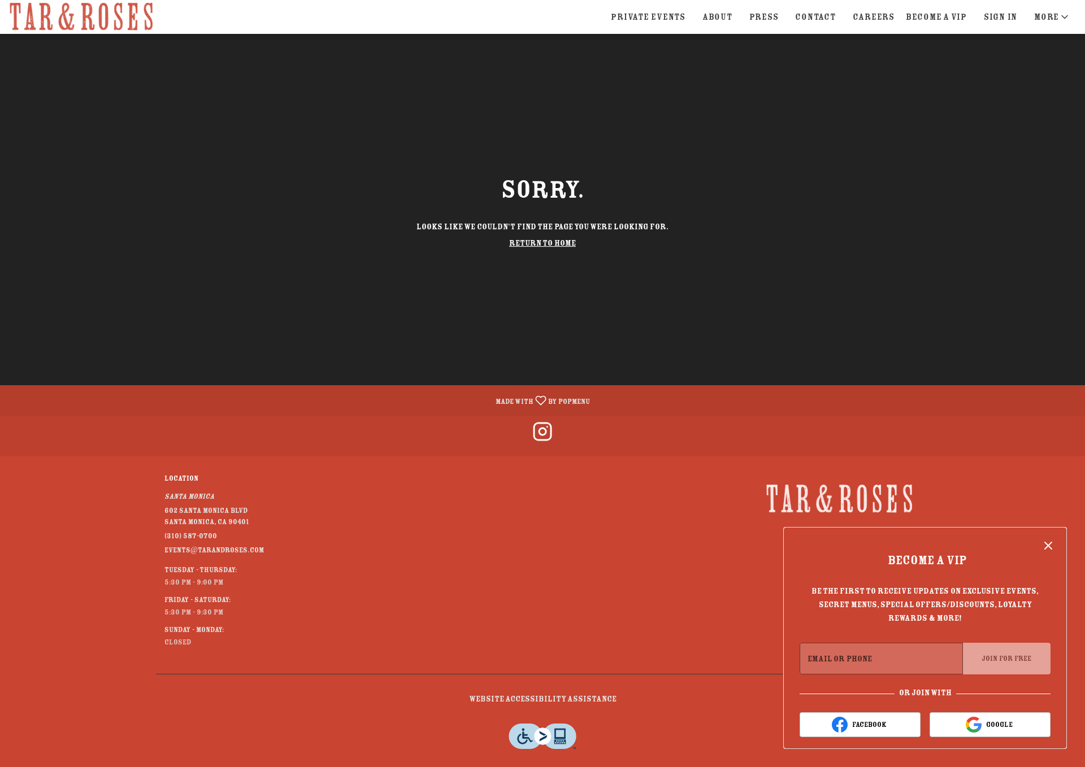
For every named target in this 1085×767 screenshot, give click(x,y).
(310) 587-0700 (190, 535)
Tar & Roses (839, 499)
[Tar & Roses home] (82, 17)
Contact (815, 16)
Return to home (542, 243)
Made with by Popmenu (299, 400)
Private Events (648, 16)
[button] (1052, 17)
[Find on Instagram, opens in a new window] (542, 435)
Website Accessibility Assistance (543, 699)
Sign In (1000, 16)
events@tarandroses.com (214, 550)
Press (764, 16)
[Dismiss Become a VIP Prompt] (1048, 545)
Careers (874, 16)
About (717, 16)
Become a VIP (936, 16)
